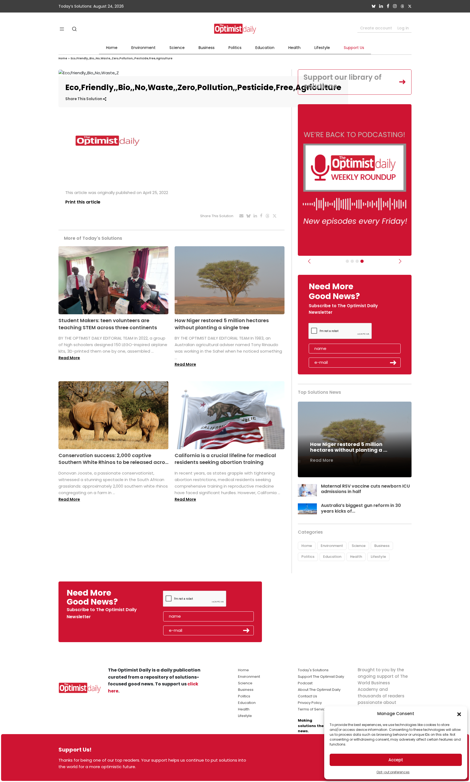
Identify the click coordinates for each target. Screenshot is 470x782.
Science (177, 47)
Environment (143, 47)
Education (264, 47)
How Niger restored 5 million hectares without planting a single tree (222, 324)
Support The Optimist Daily (321, 676)
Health (294, 47)
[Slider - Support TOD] (357, 261)
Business (207, 47)
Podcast (305, 683)
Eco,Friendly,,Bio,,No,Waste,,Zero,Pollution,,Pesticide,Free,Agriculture (121, 58)
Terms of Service (312, 709)
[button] (459, 713)
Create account (376, 28)
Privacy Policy (310, 702)
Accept (395, 760)
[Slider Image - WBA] (352, 261)
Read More (69, 358)
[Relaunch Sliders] (362, 261)
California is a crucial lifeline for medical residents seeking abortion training (225, 459)
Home (112, 47)
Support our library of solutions (343, 81)
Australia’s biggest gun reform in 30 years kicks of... (361, 508)
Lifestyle (322, 47)
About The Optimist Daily (319, 689)
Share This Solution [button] (84, 98)
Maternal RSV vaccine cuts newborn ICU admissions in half (365, 489)
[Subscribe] (347, 261)
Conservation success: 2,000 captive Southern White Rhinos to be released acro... (113, 459)
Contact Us (307, 696)
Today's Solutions (313, 670)
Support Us (354, 47)
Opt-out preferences (393, 772)
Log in (403, 28)
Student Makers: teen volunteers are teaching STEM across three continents (107, 324)
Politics (235, 47)
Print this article (82, 202)
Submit (393, 362)
